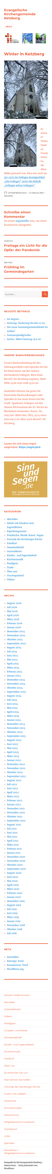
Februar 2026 (14, 623)
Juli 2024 (12, 699)
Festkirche (10, 1101)
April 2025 (13, 663)
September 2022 (16, 776)
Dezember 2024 (16, 679)
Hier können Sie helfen (17, 1079)
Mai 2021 (12, 836)
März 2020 (13, 889)
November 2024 (16, 683)
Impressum (10, 1129)
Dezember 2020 (16, 856)
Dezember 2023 (16, 723)
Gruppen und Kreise (15, 1030)
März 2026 (13, 619)
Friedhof (12, 543)
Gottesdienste (12, 1009)
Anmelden (13, 957)
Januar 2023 (14, 760)
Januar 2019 (14, 921)
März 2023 (13, 756)
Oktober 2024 (15, 687)
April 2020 (13, 884)
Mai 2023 (12, 748)
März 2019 (13, 917)
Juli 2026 (12, 607)
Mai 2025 (12, 659)
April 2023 (13, 752)
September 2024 (16, 691)
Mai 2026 (12, 611)
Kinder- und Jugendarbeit (22, 555)
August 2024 (14, 695)
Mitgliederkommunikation (19, 1122)
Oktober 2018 (14, 929)
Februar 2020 (14, 893)
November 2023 (16, 728)
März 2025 (13, 667)
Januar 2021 (13, 852)
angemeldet (22, 220)
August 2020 (14, 872)
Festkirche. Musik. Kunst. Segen (25, 535)
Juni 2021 (12, 832)
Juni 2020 (12, 876)
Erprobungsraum (16, 531)
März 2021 (13, 844)
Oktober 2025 (15, 639)
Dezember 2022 (16, 764)
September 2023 (16, 736)
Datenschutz (11, 1115)
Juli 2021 (12, 828)
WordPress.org (15, 969)
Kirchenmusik (15, 559)
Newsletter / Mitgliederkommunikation (19, 1152)
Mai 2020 (12, 880)
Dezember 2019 (16, 901)
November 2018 (16, 925)
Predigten (12, 563)
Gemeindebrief (15, 547)
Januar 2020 (14, 897)
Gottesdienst (14, 551)
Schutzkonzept (13, 1108)
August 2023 (14, 740)
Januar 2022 (14, 804)
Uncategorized (15, 575)
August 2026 (14, 603)
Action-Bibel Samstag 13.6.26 (24, 339)
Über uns (12, 571)
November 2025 (16, 635)
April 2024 (13, 711)
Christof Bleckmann (17, 193)
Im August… (14, 319)
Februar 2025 (14, 671)
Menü (9, 26)
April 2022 (13, 792)
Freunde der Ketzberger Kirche (24, 539)
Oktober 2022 (15, 772)
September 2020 (16, 868)
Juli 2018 (12, 933)
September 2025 (16, 643)
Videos (11, 579)
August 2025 (14, 647)
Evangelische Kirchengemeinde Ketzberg (20, 14)
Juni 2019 (12, 913)
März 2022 (13, 796)
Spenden (9, 1143)
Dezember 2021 (16, 808)
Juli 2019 (12, 909)
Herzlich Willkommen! (17, 995)
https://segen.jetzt (30, 447)
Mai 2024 (12, 707)
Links (7, 1136)
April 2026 (13, 615)
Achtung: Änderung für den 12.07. (26, 323)
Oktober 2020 (15, 864)
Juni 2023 (12, 744)
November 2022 (16, 768)
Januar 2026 (14, 627)
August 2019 (14, 905)
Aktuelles (8, 196)
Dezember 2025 (16, 631)
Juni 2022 (12, 788)
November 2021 (16, 812)
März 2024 (13, 715)
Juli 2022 (12, 784)
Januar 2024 (14, 719)
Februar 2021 (14, 848)
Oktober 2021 (14, 816)
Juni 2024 (12, 703)
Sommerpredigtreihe (19, 335)
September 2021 (16, 820)
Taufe (10, 567)
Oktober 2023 (15, 732)
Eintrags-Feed (15, 961)
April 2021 (12, 840)
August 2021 (14, 824)
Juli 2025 (12, 651)
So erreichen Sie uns (16, 1072)
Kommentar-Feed (17, 965)
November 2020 (16, 860)
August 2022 (14, 780)
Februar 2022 (14, 800)
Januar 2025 (14, 675)
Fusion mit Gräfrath (15, 1093)
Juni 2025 (12, 655)
